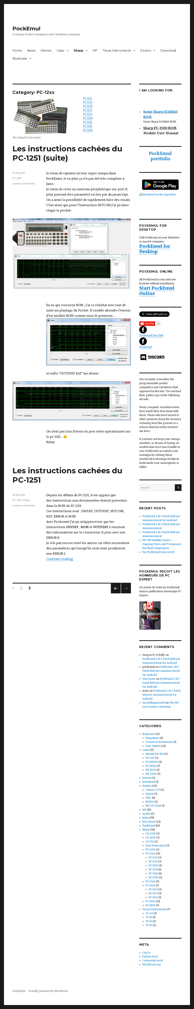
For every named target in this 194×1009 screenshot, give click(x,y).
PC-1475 (153, 897)
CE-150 (150, 841)
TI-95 (149, 925)
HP (95, 50)
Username (149, 678)
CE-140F (151, 837)
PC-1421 (153, 889)
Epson (149, 793)
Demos (46, 50)
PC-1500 (150, 901)
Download (168, 50)
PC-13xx (150, 881)
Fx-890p (151, 766)
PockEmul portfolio (160, 156)
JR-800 (150, 801)
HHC (148, 797)
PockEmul (26, 28)
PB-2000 (151, 773)
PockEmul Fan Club (151, 335)
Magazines (152, 738)
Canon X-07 (153, 789)
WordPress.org (151, 964)
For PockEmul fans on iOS (158, 552)
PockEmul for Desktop (154, 248)
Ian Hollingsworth (153, 702)
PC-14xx (150, 885)
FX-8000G (152, 762)
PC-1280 (88, 130)
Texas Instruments (117, 50)
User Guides (153, 746)
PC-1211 (87, 98)
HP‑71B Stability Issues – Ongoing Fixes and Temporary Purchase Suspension (161, 544)
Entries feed (150, 956)
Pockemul (145, 347)
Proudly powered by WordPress (48, 991)
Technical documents (159, 742)
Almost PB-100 (155, 754)
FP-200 (150, 758)
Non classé (149, 821)
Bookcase (20, 58)
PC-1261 (87, 122)
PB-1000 (151, 769)
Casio (60, 50)
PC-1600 (150, 905)
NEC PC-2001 (153, 805)
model (146, 813)
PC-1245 (87, 102)
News (31, 50)
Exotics (145, 50)
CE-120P (151, 833)
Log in (146, 952)
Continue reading (59, 559)
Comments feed (152, 960)
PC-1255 (87, 114)
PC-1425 (153, 893)
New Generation (156, 845)
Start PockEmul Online (156, 290)
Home (17, 50)
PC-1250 (88, 106)
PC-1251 (87, 110)
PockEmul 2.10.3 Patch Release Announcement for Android (161, 670)
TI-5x (149, 917)
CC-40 (149, 913)
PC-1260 (88, 118)
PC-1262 (87, 126)
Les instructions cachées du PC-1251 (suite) (67, 153)
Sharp (78, 50)
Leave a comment (24, 183)
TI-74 (149, 921)
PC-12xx (150, 853)
